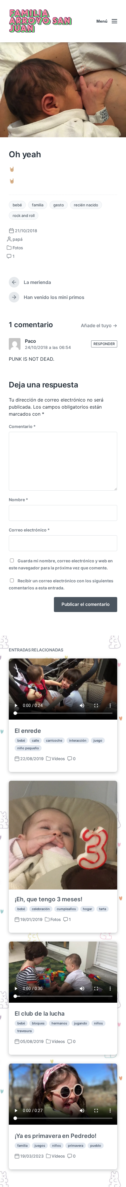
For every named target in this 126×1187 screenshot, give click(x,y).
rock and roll (24, 215)
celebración (41, 909)
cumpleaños (66, 909)
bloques (38, 1023)
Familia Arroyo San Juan (40, 21)
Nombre (18, 499)
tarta (102, 909)
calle (35, 740)
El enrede (28, 730)
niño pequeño (28, 748)
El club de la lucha (39, 1013)
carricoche (54, 740)
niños (98, 1023)
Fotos (18, 247)
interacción (77, 740)
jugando (80, 1023)
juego (97, 740)
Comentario (22, 426)
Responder (104, 344)
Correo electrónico (29, 529)
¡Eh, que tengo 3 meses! (48, 899)
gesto (58, 205)
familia (37, 205)
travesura (24, 1031)
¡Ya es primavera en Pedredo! (55, 1135)
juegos (40, 1145)
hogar (87, 909)
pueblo (95, 1145)
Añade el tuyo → (99, 325)
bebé (17, 205)
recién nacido (86, 205)
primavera (75, 1145)
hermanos (59, 1023)
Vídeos (58, 758)
